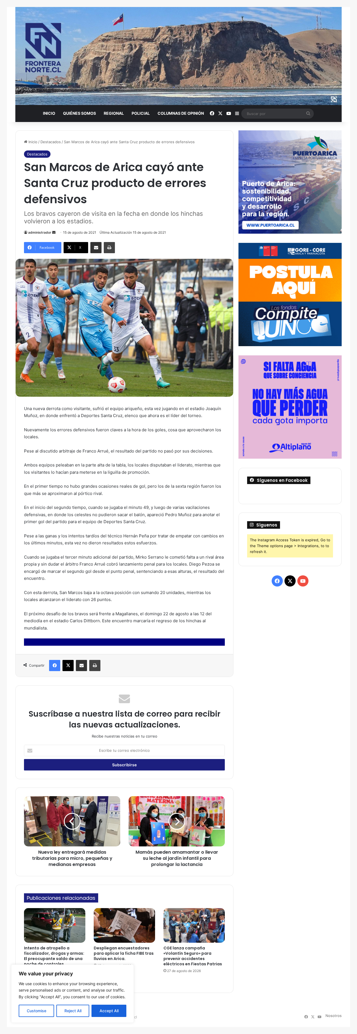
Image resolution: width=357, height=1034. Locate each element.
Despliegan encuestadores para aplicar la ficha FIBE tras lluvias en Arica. (124, 953)
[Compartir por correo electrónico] (96, 247)
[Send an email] (54, 232)
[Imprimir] (109, 247)
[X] (68, 665)
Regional (114, 113)
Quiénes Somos (79, 113)
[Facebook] (54, 665)
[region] (72, 993)
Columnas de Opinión (181, 113)
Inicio (49, 113)
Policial (141, 113)
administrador (39, 232)
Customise (36, 1010)
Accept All (109, 1010)
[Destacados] (178, 56)
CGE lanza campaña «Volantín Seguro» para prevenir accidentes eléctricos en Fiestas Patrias (192, 956)
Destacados (50, 142)
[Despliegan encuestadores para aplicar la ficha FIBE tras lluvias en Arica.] (124, 925)
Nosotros (333, 1015)
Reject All (72, 1010)
